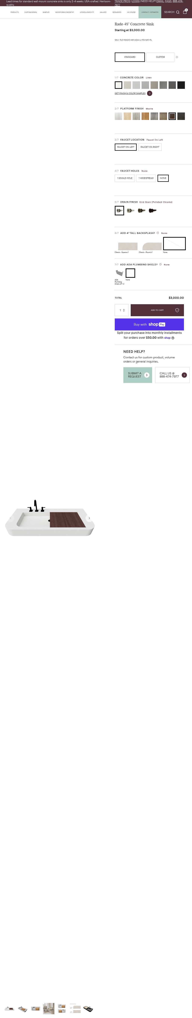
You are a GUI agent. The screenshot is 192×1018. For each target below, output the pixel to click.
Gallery (103, 12)
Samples (46, 12)
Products (14, 12)
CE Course (131, 12)
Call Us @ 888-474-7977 (169, 374)
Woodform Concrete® (64, 12)
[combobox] (172, 12)
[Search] (172, 12)
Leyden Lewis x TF (87, 12)
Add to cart (157, 310)
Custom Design (31, 12)
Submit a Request (134, 374)
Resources (116, 12)
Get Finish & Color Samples (130, 93)
